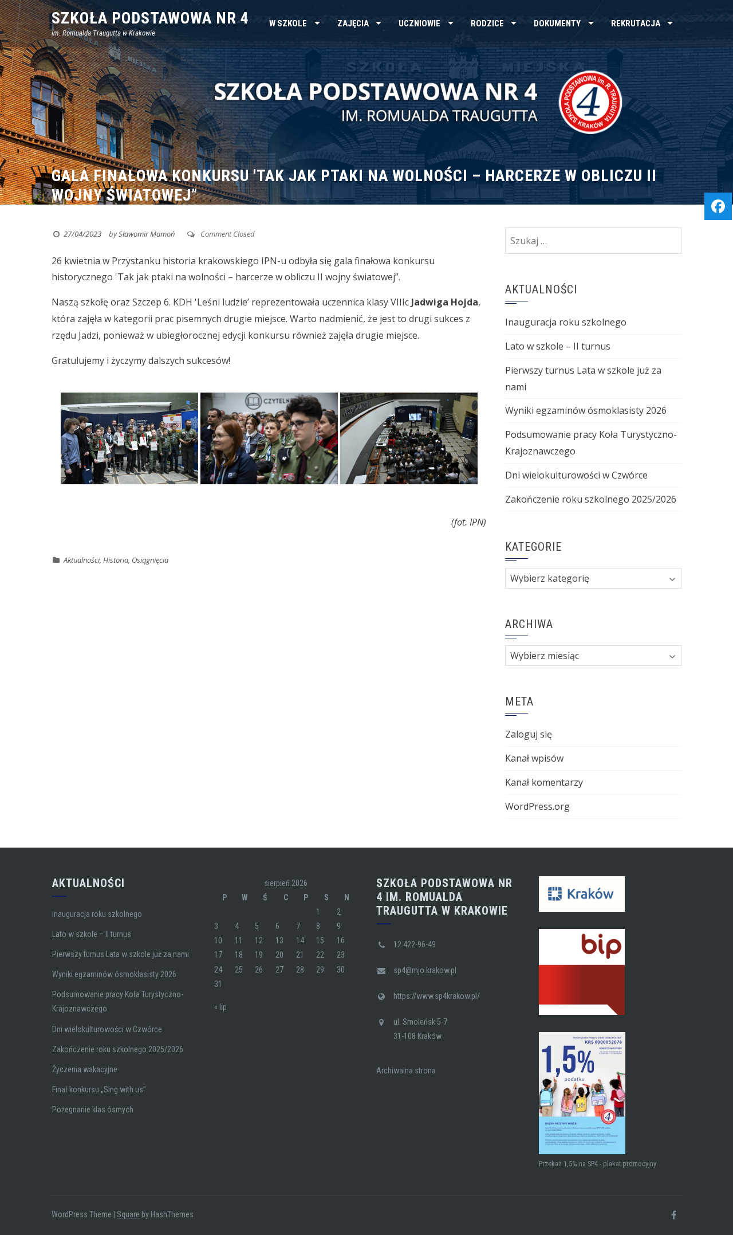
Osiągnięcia (150, 560)
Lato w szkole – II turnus (557, 346)
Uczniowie (419, 23)
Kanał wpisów (534, 758)
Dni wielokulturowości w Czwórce (576, 475)
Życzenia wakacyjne (84, 1069)
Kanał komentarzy (544, 782)
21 (300, 954)
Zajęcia (353, 23)
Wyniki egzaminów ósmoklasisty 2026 (586, 410)
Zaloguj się (528, 734)
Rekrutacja (635, 23)
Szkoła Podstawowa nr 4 (150, 18)
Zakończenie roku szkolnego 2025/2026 (590, 499)
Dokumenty (557, 23)
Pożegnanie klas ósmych (92, 1109)
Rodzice (487, 23)
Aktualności (82, 560)
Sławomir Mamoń (147, 234)
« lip (220, 1006)
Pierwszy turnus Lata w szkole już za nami (120, 954)
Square (128, 1214)
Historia (115, 560)
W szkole (288, 23)
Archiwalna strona (406, 1070)
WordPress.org (537, 806)
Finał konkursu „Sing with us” (99, 1089)
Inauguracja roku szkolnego (565, 322)
